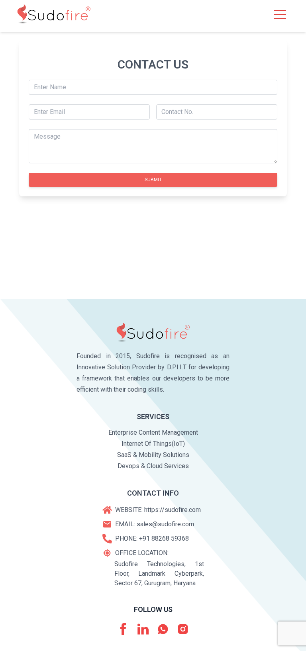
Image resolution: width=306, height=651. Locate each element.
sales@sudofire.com (165, 524)
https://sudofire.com (172, 510)
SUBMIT (153, 179)
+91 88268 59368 (164, 538)
